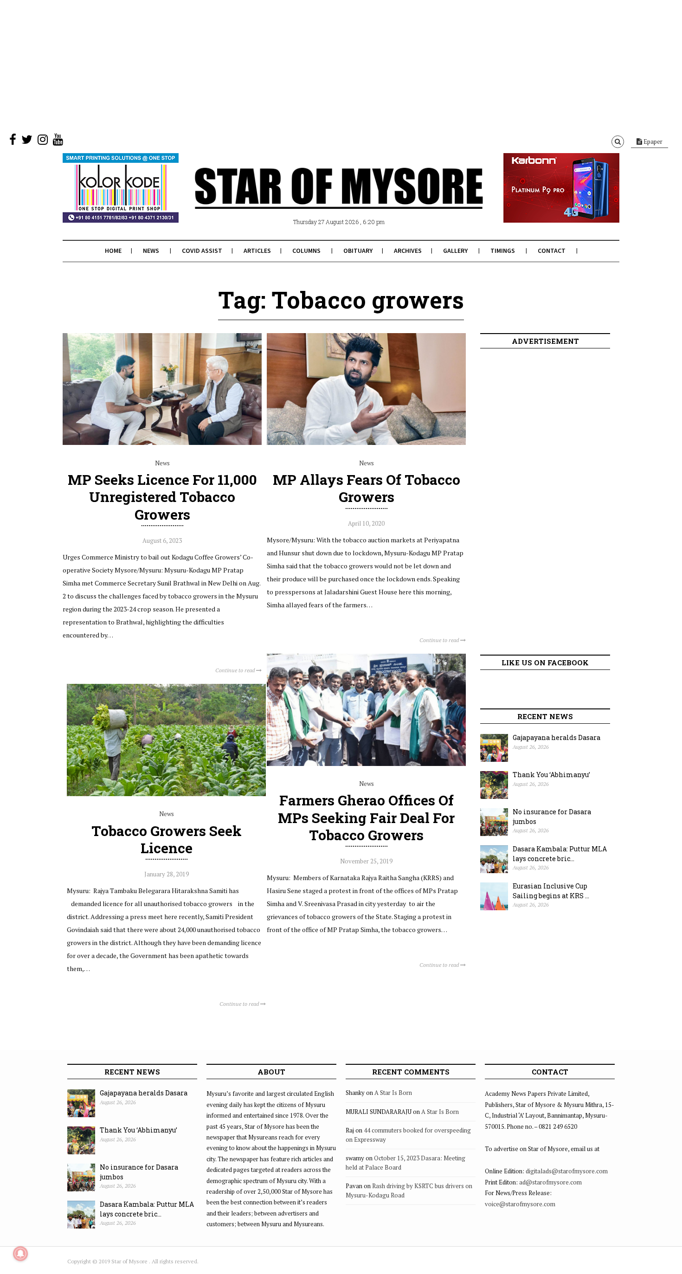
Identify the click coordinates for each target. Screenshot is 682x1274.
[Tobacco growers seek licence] (166, 794)
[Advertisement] (278, 65)
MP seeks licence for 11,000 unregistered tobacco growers (162, 496)
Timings (502, 250)
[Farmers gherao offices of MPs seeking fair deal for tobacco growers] (366, 763)
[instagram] (43, 141)
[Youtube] (58, 141)
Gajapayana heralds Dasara (556, 737)
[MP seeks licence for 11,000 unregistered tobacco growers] (162, 442)
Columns (306, 250)
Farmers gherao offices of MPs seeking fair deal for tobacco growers (366, 817)
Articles (257, 250)
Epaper (652, 141)
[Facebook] (12, 141)
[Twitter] (26, 141)
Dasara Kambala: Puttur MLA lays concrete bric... (560, 853)
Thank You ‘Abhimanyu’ (551, 774)
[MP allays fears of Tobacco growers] (366, 442)
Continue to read (235, 670)
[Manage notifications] (20, 1253)
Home (113, 250)
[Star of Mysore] (317, 199)
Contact (552, 250)
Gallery (455, 250)
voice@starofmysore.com (520, 1204)
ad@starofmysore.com (550, 1182)
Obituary (358, 250)
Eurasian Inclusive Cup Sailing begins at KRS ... (551, 891)
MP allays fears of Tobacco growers (366, 488)
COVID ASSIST (202, 250)
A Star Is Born (393, 1092)
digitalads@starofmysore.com (567, 1171)
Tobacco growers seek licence (166, 839)
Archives (408, 250)
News (151, 250)
